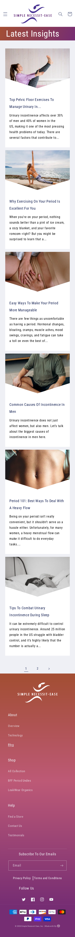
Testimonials (16, 835)
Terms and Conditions (48, 878)
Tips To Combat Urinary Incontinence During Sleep (29, 611)
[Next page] (48, 668)
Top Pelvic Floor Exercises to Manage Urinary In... (31, 103)
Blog (11, 745)
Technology (15, 735)
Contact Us (15, 826)
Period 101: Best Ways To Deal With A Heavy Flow (36, 504)
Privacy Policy (22, 878)
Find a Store (15, 816)
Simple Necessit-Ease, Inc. (32, 926)
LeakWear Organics (20, 790)
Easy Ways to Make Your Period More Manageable (33, 306)
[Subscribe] (61, 865)
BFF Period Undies (19, 780)
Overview (14, 726)
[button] (5, 14)
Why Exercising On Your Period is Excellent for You (34, 204)
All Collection (16, 771)
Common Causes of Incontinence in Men (37, 408)
